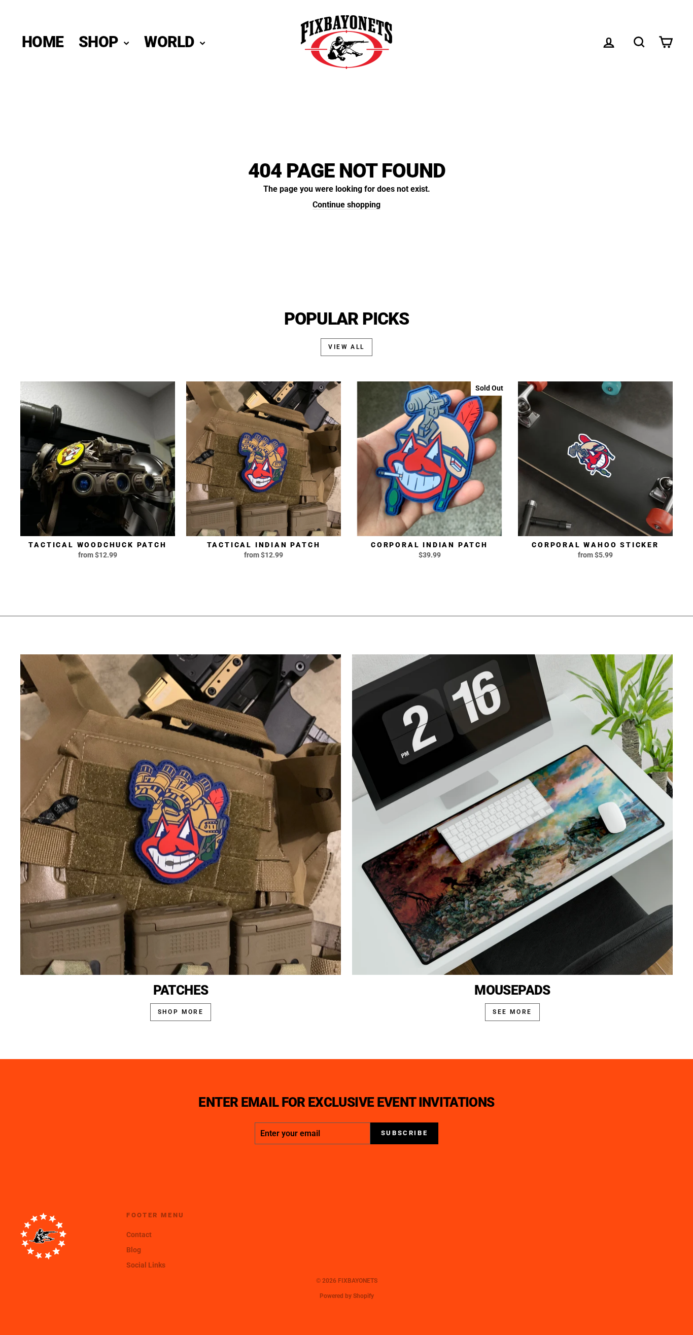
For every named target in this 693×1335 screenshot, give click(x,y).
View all (346, 346)
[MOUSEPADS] (512, 814)
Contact (139, 1235)
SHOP (100, 42)
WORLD (170, 42)
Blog (133, 1250)
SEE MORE (512, 1011)
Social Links (145, 1265)
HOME (42, 42)
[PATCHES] (180, 814)
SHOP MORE (181, 1011)
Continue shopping (346, 204)
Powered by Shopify (347, 1295)
